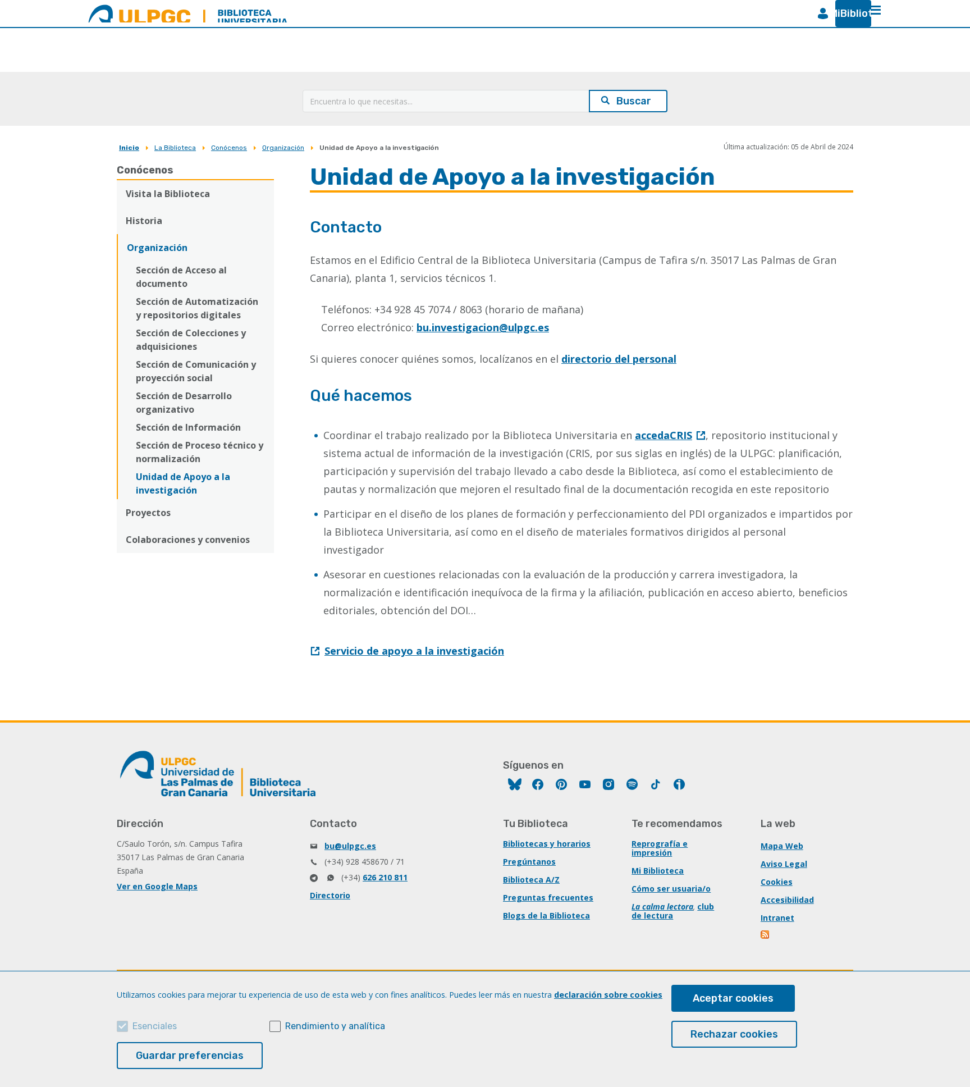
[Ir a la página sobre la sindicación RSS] (766, 935)
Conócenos (229, 148)
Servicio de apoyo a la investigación (414, 650)
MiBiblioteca (848, 13)
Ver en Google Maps (157, 886)
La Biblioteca (175, 148)
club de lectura (673, 911)
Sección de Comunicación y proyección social (196, 371)
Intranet (777, 917)
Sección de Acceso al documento (181, 277)
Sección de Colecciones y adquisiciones (191, 340)
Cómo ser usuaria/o (671, 888)
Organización (283, 148)
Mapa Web (782, 846)
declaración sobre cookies (608, 994)
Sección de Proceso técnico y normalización (199, 452)
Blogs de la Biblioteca (546, 915)
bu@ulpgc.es (350, 846)
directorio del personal (618, 359)
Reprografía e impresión (660, 848)
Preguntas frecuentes (548, 897)
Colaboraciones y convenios (188, 539)
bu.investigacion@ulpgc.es (483, 327)
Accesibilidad (787, 899)
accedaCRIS (663, 435)
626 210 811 (385, 877)
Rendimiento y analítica (335, 1026)
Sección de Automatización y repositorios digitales (197, 308)
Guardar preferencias (190, 1055)
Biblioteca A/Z (531, 879)
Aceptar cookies (733, 998)
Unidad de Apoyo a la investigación (183, 483)
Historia (144, 220)
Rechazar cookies (734, 1034)
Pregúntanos (529, 861)
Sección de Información (188, 427)
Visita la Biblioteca (168, 194)
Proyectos (148, 512)
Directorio (330, 895)
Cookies (777, 881)
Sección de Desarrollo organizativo (184, 402)
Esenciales (154, 1026)
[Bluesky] (514, 785)
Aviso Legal (784, 863)
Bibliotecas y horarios (547, 843)
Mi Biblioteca (658, 870)
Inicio (129, 148)
